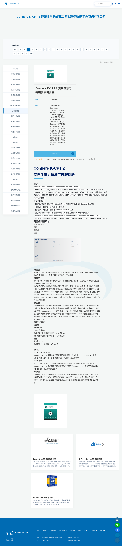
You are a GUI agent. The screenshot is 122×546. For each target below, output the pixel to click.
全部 (15, 49)
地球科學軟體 (15, 132)
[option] (50, 73)
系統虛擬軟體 (15, 200)
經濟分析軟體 (15, 100)
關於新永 (86, 530)
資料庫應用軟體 (15, 205)
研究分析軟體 (15, 79)
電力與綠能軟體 (15, 190)
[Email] (117, 519)
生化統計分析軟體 (15, 105)
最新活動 (45, 530)
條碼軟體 (15, 179)
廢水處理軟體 (15, 148)
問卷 (79, 530)
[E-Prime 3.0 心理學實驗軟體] (97, 444)
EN (116, 4)
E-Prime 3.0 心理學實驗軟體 (90, 459)
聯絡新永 (94, 530)
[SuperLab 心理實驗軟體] (52, 483)
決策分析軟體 (15, 95)
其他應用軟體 (15, 211)
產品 (105, 62)
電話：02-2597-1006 (43, 540)
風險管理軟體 (15, 169)
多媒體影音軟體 (15, 163)
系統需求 (92, 159)
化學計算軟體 (15, 121)
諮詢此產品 (55, 154)
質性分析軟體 (15, 84)
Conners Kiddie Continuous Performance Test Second (65, 159)
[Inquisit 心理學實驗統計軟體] (52, 444)
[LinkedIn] (117, 535)
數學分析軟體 (15, 174)
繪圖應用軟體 (15, 158)
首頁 (101, 62)
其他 (31, 53)
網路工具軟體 (15, 116)
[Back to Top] (117, 540)
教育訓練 (72, 530)
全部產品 (15, 69)
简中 (113, 4)
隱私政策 (102, 530)
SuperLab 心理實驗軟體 (43, 498)
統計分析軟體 (15, 90)
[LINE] (117, 525)
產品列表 (53, 530)
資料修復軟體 (15, 184)
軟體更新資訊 (63, 530)
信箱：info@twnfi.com (74, 540)
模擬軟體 (15, 137)
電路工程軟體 (15, 195)
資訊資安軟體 (15, 74)
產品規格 (39, 159)
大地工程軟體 (15, 153)
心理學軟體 (110, 62)
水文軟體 (15, 142)
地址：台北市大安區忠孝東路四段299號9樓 (49, 537)
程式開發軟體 (15, 126)
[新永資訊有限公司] (10, 4)
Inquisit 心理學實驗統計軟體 (44, 459)
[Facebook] (117, 530)
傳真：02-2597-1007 (73, 537)
